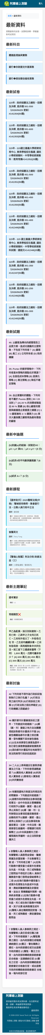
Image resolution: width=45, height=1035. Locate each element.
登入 (41, 4)
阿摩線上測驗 (18, 3)
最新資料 (35, 1010)
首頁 (10, 16)
